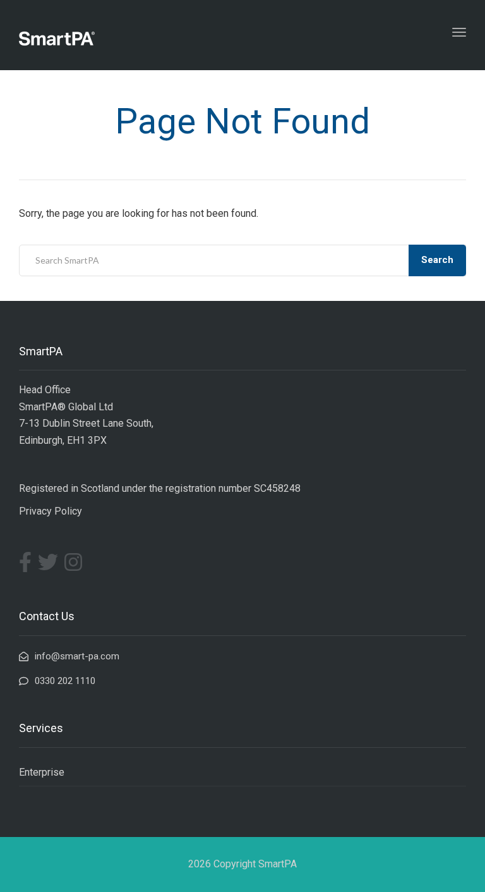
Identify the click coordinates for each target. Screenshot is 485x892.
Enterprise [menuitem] (41, 772)
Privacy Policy (50, 511)
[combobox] (242, 260)
